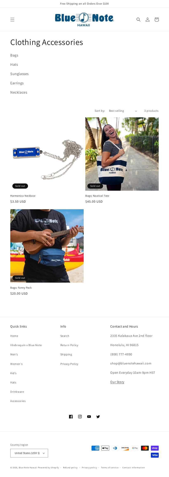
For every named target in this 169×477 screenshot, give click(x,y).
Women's (16, 364)
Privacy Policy (69, 364)
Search (64, 336)
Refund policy (70, 467)
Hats (13, 382)
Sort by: (100, 111)
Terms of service (109, 467)
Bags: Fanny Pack (21, 287)
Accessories (18, 401)
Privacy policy (89, 467)
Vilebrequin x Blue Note (26, 345)
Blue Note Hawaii (28, 467)
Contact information (133, 467)
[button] (12, 19)
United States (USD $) (27, 453)
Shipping (66, 354)
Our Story (117, 382)
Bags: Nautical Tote (97, 195)
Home (14, 336)
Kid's (13, 373)
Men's (14, 354)
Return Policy (69, 345)
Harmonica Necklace (22, 195)
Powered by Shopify (48, 467)
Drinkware (17, 392)
